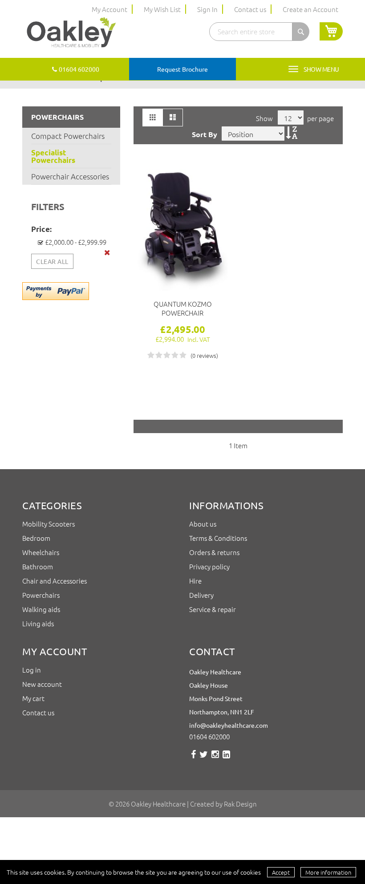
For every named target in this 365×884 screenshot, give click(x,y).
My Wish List (162, 9)
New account (42, 684)
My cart (33, 698)
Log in (31, 669)
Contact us (250, 9)
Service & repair (212, 609)
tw (204, 757)
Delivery (201, 595)
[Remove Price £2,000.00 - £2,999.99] (107, 252)
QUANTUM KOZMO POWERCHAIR (183, 308)
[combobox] (250, 31)
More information (328, 872)
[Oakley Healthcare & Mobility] (71, 33)
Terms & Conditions (218, 538)
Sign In (207, 9)
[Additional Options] (55, 290)
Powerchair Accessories (70, 176)
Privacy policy (209, 566)
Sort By (204, 134)
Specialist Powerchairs (53, 156)
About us (203, 523)
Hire (195, 580)
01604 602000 (79, 69)
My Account (109, 9)
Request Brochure (182, 69)
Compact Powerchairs (68, 136)
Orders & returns (214, 552)
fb (193, 757)
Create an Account (310, 9)
